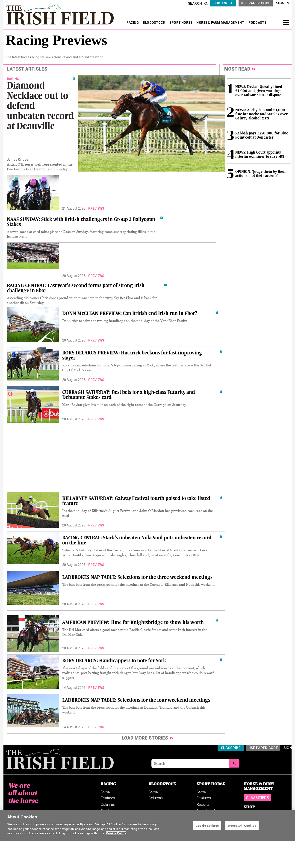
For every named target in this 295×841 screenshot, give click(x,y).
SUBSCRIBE (223, 3)
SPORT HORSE (181, 22)
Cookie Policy (116, 833)
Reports (203, 804)
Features (108, 798)
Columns (108, 804)
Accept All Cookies (242, 825)
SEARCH (195, 3)
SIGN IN (282, 3)
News (105, 791)
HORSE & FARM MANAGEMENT (220, 22)
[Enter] (234, 763)
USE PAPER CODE (255, 3)
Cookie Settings (207, 825)
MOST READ (237, 69)
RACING (133, 22)
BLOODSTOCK (154, 22)
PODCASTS (257, 22)
